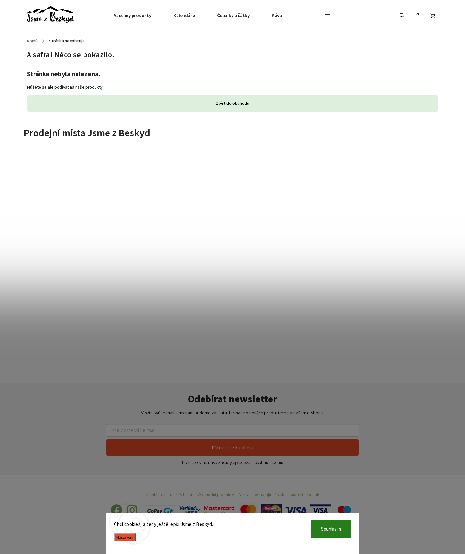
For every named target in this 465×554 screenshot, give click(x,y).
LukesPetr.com (181, 495)
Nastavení (124, 537)
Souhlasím (331, 529)
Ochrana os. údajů (254, 495)
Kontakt (313, 495)
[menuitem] (138, 16)
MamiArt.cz (155, 495)
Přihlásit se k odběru (232, 448)
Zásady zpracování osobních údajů (250, 462)
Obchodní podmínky (216, 495)
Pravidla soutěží (288, 495)
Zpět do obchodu (232, 103)
